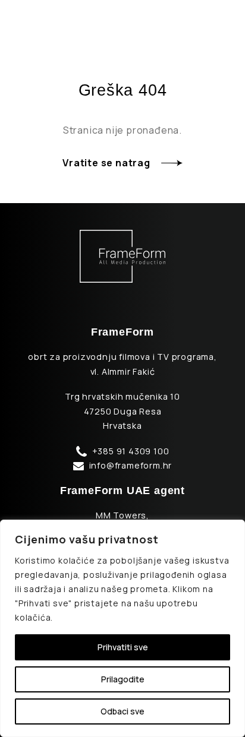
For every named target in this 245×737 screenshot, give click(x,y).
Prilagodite (123, 679)
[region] (122, 628)
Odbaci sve (122, 711)
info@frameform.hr (130, 465)
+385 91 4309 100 (130, 451)
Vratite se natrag (106, 162)
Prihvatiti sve (123, 647)
